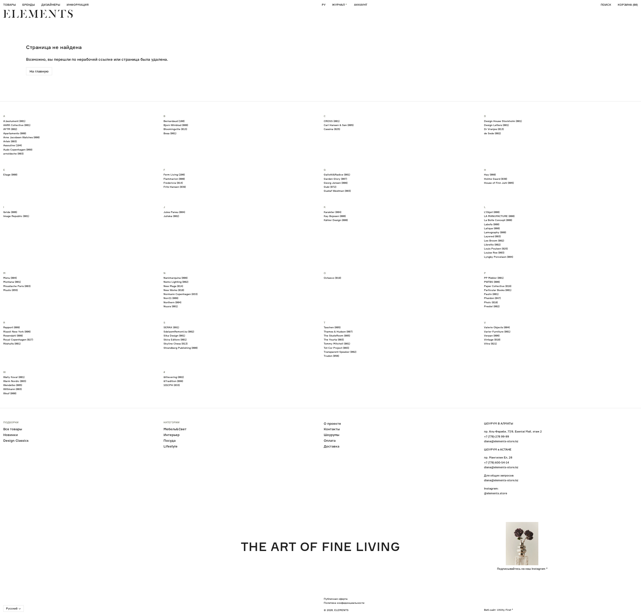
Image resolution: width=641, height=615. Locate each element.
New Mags (173, 286)
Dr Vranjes (494, 129)
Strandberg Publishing (181, 347)
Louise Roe (494, 252)
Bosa (170, 133)
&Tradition (173, 381)
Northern (172, 302)
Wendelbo (12, 385)
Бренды (28, 4)
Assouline (12, 145)
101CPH (172, 385)
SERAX (171, 327)
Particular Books (497, 290)
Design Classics (16, 440)
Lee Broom (494, 240)
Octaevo (332, 277)
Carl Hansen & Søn (339, 125)
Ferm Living (174, 174)
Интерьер (172, 435)
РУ (324, 4)
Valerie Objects (497, 327)
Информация (78, 4)
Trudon (331, 355)
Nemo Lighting (176, 281)
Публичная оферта (336, 598)
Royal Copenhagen (18, 339)
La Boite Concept (498, 220)
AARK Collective (16, 125)
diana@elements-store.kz (501, 441)
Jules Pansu (174, 212)
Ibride (10, 212)
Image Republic (16, 216)
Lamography (495, 232)
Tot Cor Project (336, 347)
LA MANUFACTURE (499, 216)
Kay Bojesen (335, 216)
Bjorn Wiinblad (176, 125)
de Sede (492, 133)
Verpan (492, 335)
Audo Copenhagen (17, 149)
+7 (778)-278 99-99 (496, 436)
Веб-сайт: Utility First (497, 609)
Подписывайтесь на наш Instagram (521, 568)
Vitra (490, 343)
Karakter (332, 212)
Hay (490, 174)
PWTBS (492, 281)
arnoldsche (13, 153)
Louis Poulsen (496, 248)
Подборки (11, 422)
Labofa (491, 224)
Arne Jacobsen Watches (21, 137)
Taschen (332, 327)
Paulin (491, 294)
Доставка (331, 446)
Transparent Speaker (340, 351)
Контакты (332, 429)
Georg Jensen (336, 182)
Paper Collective (497, 286)
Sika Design (174, 335)
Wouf (9, 393)
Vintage (492, 339)
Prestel (492, 306)
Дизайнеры (50, 4)
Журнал (338, 4)
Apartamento (14, 133)
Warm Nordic (14, 381)
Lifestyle (171, 446)
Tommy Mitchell (337, 343)
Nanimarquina (176, 277)
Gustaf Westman (337, 190)
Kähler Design (336, 220)
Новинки (10, 435)
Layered (492, 236)
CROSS (332, 121)
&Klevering (174, 377)
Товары (9, 4)
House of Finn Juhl (499, 182)
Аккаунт (360, 4)
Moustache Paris (17, 286)
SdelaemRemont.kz (179, 331)
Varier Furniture (497, 331)
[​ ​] (38, 14)
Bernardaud (174, 121)
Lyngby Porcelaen (498, 256)
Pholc (491, 302)
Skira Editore (175, 339)
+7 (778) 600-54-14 (496, 462)
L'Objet (492, 212)
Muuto (10, 290)
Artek (10, 141)
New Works (174, 290)
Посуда (170, 440)
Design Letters (496, 125)
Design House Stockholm (503, 121)
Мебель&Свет (175, 429)
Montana (12, 281)
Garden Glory (335, 178)
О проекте (332, 424)
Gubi (330, 186)
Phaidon (492, 298)
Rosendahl (13, 335)
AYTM (10, 129)
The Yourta (334, 339)
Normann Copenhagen (181, 294)
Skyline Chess (176, 343)
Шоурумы (331, 435)
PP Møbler (494, 277)
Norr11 (171, 298)
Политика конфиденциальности (344, 602)
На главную (39, 71)
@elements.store (495, 493)
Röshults (12, 343)
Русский (12, 608)
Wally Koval (14, 377)
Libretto (492, 244)
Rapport (11, 327)
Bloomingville (175, 129)
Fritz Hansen (175, 186)
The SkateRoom (337, 335)
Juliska (171, 216)
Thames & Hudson (338, 331)
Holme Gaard (495, 178)
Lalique (492, 228)
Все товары (12, 429)
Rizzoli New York (17, 331)
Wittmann (12, 389)
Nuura (171, 306)
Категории (172, 422)
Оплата (330, 440)
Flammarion (174, 178)
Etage (10, 174)
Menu (10, 277)
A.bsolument (14, 121)
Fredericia (173, 182)
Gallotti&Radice (337, 174)
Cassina (332, 129)
